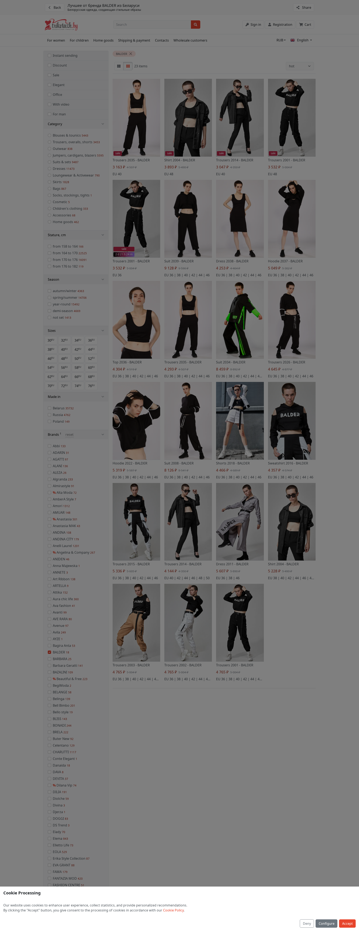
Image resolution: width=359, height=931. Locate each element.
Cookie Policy (173, 910)
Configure (326, 923)
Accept (347, 923)
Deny (307, 923)
